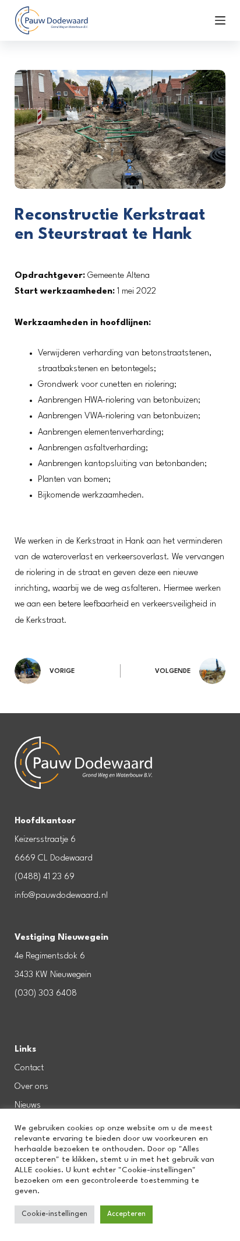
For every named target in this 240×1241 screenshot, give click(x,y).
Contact (29, 1068)
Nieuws (28, 1105)
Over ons (31, 1087)
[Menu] (220, 20)
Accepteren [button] (126, 1214)
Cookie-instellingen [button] (54, 1214)
